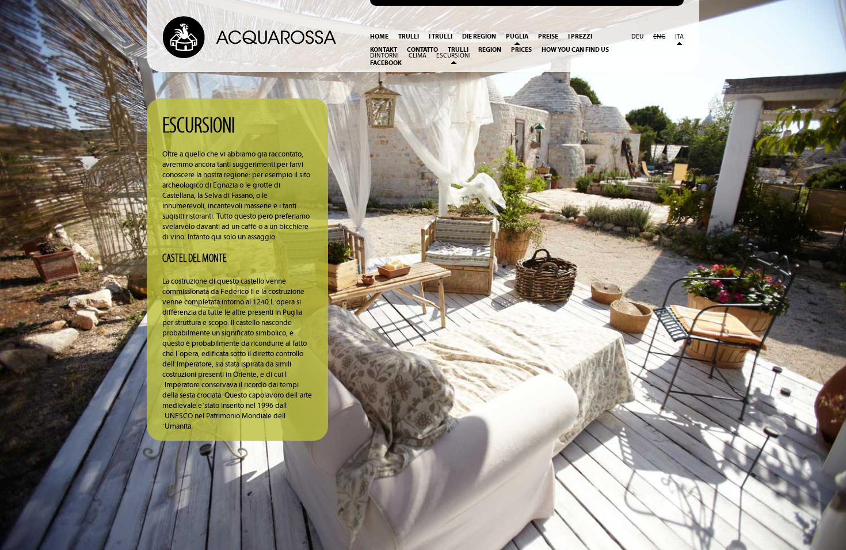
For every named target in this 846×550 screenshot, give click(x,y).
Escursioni (453, 55)
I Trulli (440, 36)
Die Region (479, 36)
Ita (679, 36)
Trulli (408, 36)
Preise (548, 36)
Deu (637, 36)
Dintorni (384, 55)
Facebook (386, 63)
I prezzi (580, 36)
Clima (417, 55)
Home (379, 36)
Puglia (517, 36)
